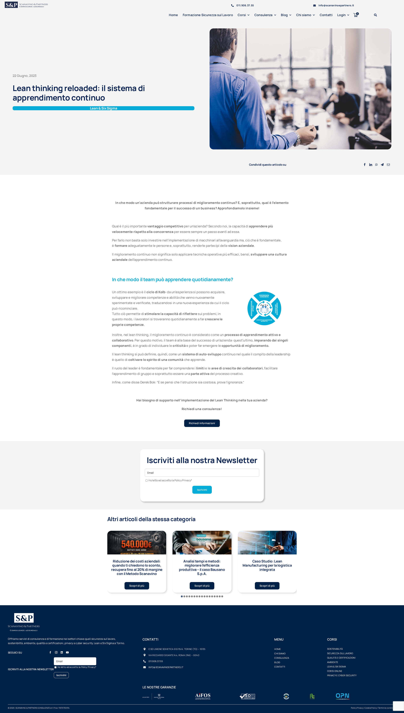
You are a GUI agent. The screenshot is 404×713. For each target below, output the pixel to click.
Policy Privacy (357, 708)
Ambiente (332, 662)
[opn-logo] (343, 695)
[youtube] (67, 652)
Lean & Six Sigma (336, 666)
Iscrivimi (202, 489)
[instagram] (56, 652)
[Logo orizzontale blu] (28, 3)
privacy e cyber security (341, 675)
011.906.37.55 (245, 5)
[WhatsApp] (376, 164)
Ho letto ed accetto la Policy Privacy (170, 480)
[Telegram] (382, 164)
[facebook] (50, 652)
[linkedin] (62, 652)
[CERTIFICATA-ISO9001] (247, 695)
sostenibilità (335, 648)
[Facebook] (365, 164)
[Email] (388, 164)
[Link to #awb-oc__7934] (375, 15)
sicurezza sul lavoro (340, 653)
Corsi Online (334, 670)
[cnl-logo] (286, 695)
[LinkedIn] (371, 164)
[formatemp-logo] (312, 695)
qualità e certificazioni (341, 657)
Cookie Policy (371, 708)
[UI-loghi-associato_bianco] (153, 695)
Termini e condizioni (387, 708)
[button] (182, 596)
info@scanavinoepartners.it (336, 5)
